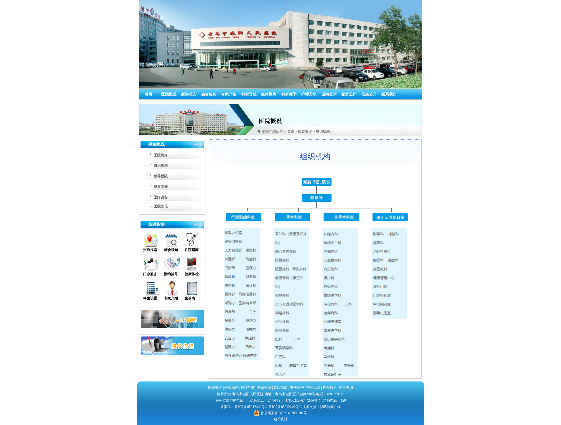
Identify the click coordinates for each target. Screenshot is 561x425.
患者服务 (209, 94)
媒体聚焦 (268, 94)
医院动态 (231, 388)
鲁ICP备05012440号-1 (251, 407)
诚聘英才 (329, 94)
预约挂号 (171, 274)
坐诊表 (190, 298)
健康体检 (192, 274)
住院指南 (192, 250)
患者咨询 (346, 388)
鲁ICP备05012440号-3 (285, 407)
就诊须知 (171, 250)
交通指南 (150, 250)
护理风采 (313, 388)
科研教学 (289, 94)
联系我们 (388, 94)
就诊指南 (280, 388)
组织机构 (161, 166)
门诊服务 (150, 274)
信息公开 (369, 94)
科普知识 (330, 388)
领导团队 (161, 176)
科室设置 (150, 298)
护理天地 (308, 94)
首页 (149, 94)
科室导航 (249, 94)
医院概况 (168, 94)
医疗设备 (161, 197)
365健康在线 (331, 407)
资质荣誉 (161, 187)
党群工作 (348, 94)
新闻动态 (188, 94)
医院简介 (161, 155)
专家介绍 (228, 94)
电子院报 (297, 388)
